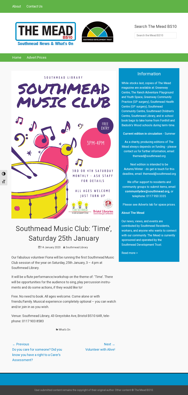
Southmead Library (77, 247)
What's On (64, 329)
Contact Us (34, 6)
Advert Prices (36, 57)
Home (16, 57)
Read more (128, 253)
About (16, 6)
